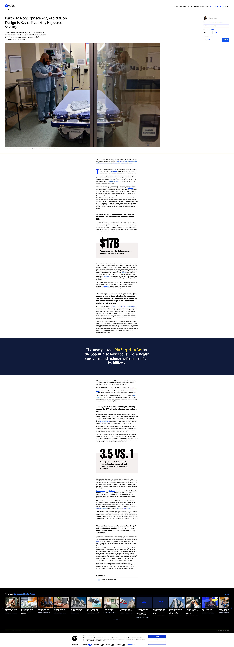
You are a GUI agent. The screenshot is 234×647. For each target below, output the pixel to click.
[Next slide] (231, 608)
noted (97, 541)
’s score (112, 490)
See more (227, 594)
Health (212, 29)
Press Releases (18, 630)
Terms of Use (33, 630)
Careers (202, 6)
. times (123, 272)
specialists (107, 276)
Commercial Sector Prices (216, 22)
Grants (191, 6)
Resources (196, 6)
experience (102, 490)
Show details (130, 644)
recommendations (113, 181)
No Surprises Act (113, 171)
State (97, 490)
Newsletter (40, 630)
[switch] (102, 645)
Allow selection (157, 639)
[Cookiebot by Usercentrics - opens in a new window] (74, 645)
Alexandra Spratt (212, 18)
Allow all (157, 636)
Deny (157, 643)
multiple (112, 306)
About (180, 6)
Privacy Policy (26, 630)
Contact (206, 6)
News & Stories (186, 6)
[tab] (116, 619)
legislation (122, 306)
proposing (128, 306)
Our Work (176, 6)
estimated (130, 188)
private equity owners (104, 421)
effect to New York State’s (123, 508)
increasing (106, 286)
